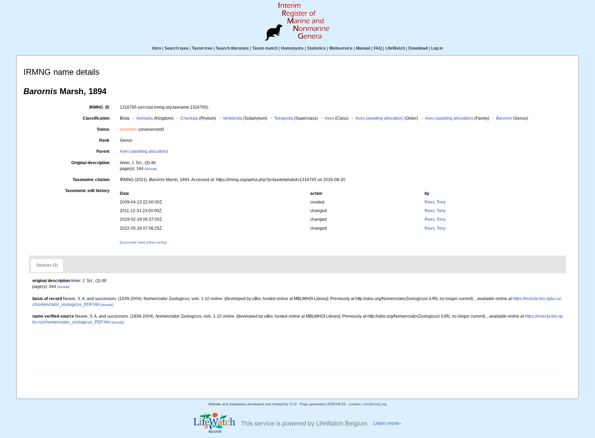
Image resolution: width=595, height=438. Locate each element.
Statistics (316, 48)
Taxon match (265, 48)
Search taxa (176, 48)
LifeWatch (395, 48)
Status (103, 129)
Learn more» (387, 423)
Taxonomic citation (91, 179)
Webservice (341, 48)
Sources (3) (47, 265)
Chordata (189, 118)
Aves (329, 118)
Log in (437, 48)
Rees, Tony (435, 202)
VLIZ (293, 404)
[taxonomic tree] (133, 242)
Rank (104, 140)
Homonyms (292, 48)
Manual (363, 48)
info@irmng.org (375, 404)
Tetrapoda (283, 118)
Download (418, 48)
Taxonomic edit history (87, 190)
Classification (96, 118)
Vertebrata (232, 118)
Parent (102, 151)
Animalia (144, 118)
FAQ (378, 48)
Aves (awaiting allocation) (379, 118)
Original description (90, 162)
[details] (151, 169)
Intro (156, 48)
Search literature (232, 48)
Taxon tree (202, 48)
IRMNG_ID (99, 107)
